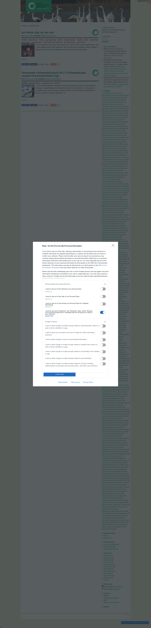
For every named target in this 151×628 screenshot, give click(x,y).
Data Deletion (63, 382)
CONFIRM (59, 374)
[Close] (114, 246)
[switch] (103, 288)
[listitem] (75, 284)
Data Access (75, 382)
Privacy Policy (88, 382)
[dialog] (75, 314)
